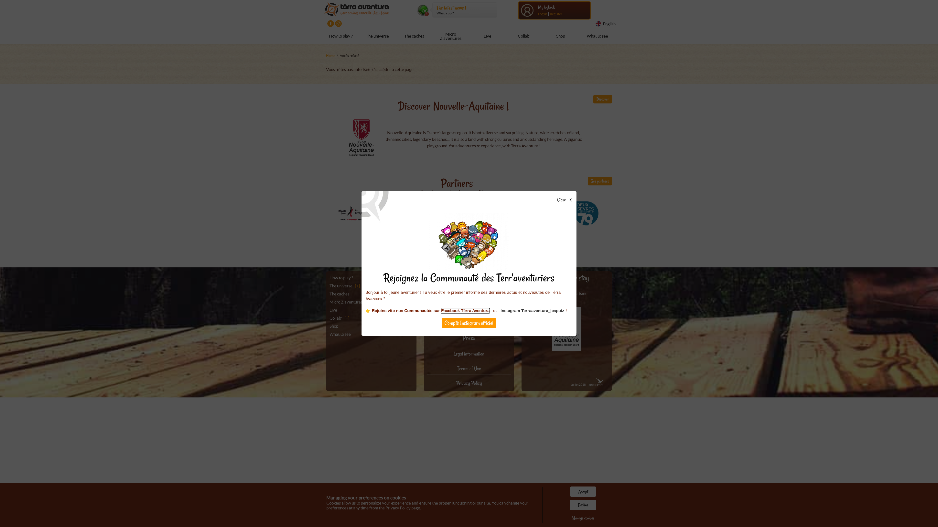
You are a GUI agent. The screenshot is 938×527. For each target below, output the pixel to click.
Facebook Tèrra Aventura (465, 310)
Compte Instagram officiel (469, 323)
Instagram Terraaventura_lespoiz (532, 310)
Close (561, 200)
